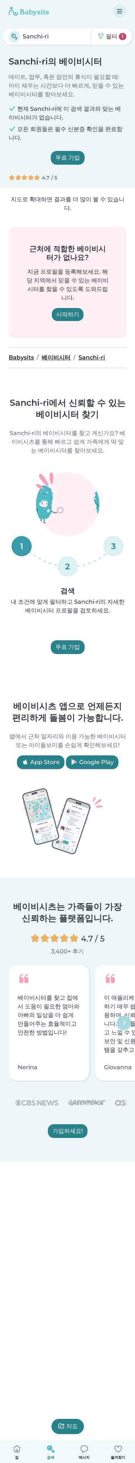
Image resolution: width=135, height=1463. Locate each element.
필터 (113, 36)
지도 (72, 1426)
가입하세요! (68, 1131)
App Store (44, 762)
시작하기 (67, 314)
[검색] (14, 36)
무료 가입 (67, 157)
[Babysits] (29, 11)
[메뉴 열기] (119, 11)
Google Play (96, 762)
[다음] (124, 1023)
